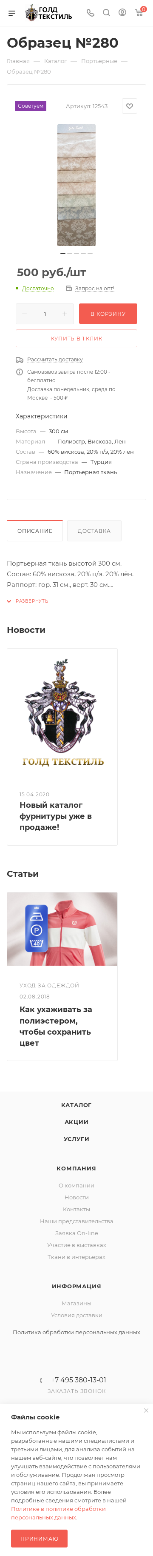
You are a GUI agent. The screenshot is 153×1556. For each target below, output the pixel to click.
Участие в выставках (76, 1244)
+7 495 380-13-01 (78, 1380)
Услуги (77, 1139)
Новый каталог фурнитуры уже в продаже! (56, 816)
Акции (77, 1121)
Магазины (76, 1303)
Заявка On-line (76, 1233)
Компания (76, 1168)
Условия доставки (76, 1315)
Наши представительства (76, 1221)
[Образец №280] (76, 185)
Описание (34, 531)
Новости (77, 1197)
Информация (77, 1286)
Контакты (76, 1209)
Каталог (76, 1104)
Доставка (94, 531)
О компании (76, 1185)
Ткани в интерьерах (76, 1256)
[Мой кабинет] (122, 13)
